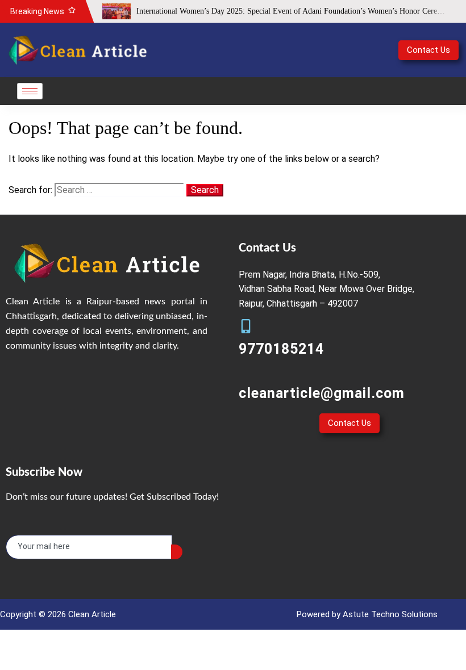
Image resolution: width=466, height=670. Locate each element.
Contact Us (428, 50)
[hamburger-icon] (30, 91)
